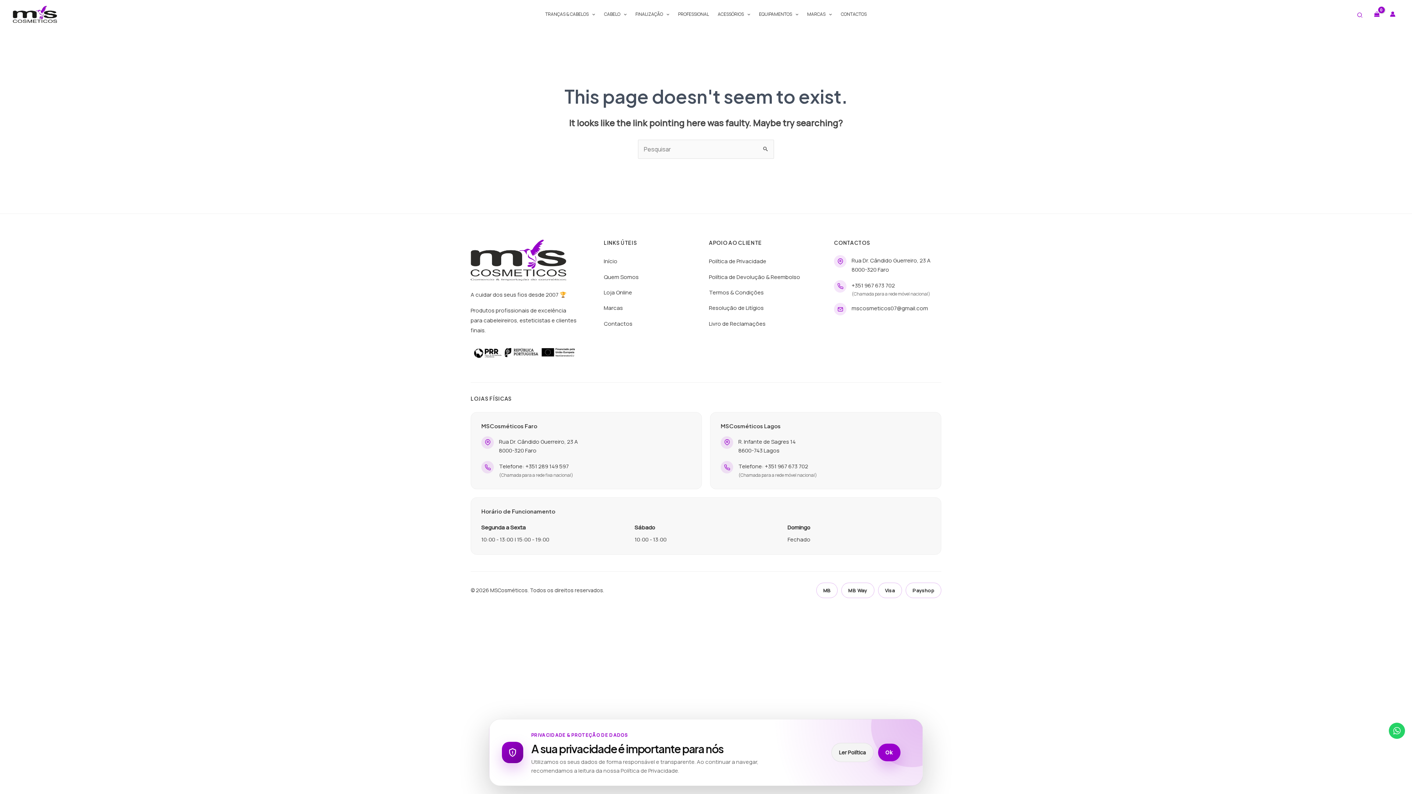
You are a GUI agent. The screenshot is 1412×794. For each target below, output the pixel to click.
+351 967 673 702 (873, 285)
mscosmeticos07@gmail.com (890, 308)
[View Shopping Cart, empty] (1377, 14)
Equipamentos (775, 14)
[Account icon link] (1392, 14)
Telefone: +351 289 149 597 (534, 466)
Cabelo (612, 14)
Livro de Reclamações (737, 324)
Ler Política (852, 752)
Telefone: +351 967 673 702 (773, 466)
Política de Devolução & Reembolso (754, 277)
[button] (592, 14)
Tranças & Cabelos (567, 14)
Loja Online (618, 292)
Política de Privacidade (737, 261)
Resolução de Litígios (736, 308)
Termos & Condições (736, 292)
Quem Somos (621, 277)
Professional (693, 14)
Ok (889, 752)
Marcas (816, 14)
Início (610, 261)
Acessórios (731, 14)
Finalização (649, 14)
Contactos (854, 14)
